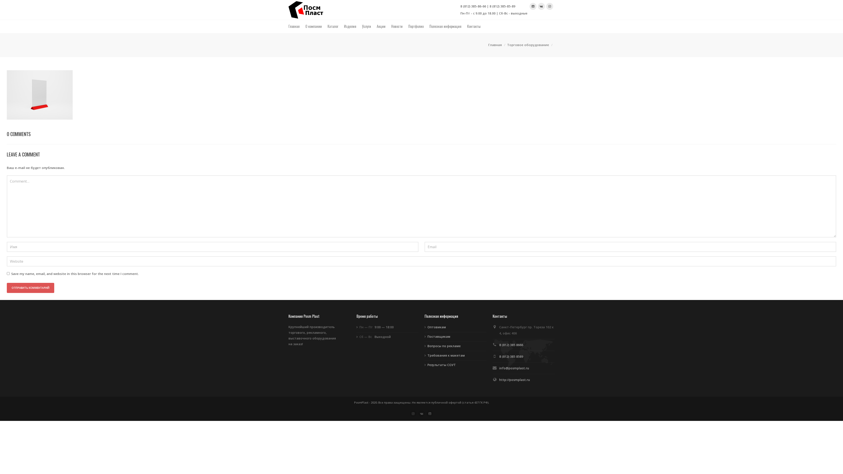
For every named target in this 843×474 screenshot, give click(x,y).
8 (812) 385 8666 (511, 345)
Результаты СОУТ (441, 365)
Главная (495, 45)
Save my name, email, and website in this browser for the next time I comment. (75, 273)
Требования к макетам (446, 355)
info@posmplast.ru (514, 368)
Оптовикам (436, 327)
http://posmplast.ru (514, 380)
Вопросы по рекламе (444, 346)
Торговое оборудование (528, 45)
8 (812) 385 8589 (511, 356)
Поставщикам (438, 336)
